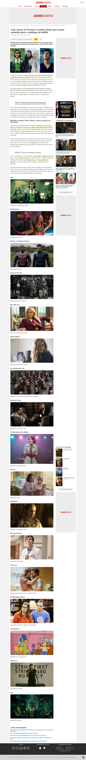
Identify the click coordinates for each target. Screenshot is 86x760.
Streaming (65, 6)
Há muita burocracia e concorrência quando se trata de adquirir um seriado (30, 88)
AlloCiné (58, 747)
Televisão (56, 6)
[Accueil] (43, 2)
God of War (65, 468)
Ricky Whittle (41, 160)
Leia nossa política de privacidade (69, 757)
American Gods (31, 160)
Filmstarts (68, 747)
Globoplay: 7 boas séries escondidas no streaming (28, 152)
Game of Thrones (21, 81)
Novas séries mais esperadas (66, 489)
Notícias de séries (27, 25)
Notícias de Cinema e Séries (18, 25)
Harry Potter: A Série (67, 449)
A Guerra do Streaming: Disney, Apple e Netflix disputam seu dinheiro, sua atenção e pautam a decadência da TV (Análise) (30, 103)
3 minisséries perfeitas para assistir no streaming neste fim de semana (64, 152)
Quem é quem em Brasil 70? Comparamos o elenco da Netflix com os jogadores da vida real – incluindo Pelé (66, 169)
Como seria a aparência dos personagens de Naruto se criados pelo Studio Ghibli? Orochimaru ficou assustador (65, 186)
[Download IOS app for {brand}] (41, 747)
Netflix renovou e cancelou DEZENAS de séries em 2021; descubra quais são (28, 735)
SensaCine (58, 749)
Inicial (12, 25)
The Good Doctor (33, 142)
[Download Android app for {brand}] (45, 747)
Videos (36, 6)
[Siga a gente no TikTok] (24, 748)
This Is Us (27, 144)
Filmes (20, 6)
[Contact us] (28, 748)
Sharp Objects (38, 156)
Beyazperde (68, 749)
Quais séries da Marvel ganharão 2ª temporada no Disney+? (24, 733)
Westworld (45, 156)
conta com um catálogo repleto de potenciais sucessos (37, 127)
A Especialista (66, 458)
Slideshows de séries (34, 25)
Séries (49, 6)
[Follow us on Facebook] (13, 748)
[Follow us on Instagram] (21, 748)
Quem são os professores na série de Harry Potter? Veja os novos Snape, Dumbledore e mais (65, 135)
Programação (28, 6)
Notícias (43, 6)
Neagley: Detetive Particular (69, 477)
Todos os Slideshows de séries (66, 192)
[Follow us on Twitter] (17, 748)
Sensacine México (64, 750)
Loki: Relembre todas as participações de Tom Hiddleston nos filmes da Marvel (28, 741)
